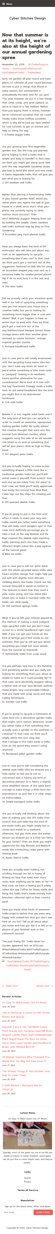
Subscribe (43, 1212)
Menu (9, 4)
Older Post (11, 986)
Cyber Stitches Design (37, 1227)
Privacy (27, 1181)
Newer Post (43, 986)
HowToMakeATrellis (13, 72)
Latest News (27, 1113)
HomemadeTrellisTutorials (27, 68)
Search (27, 1177)
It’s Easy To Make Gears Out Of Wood (24, 1002)
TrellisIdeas (34, 72)
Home (5, 68)
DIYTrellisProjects (38, 64)
